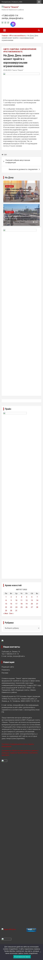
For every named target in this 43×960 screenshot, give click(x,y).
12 (26, 600)
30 (11, 611)
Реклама (5, 673)
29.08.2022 (7, 70)
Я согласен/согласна (22, 957)
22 (6, 607)
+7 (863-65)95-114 (10, 15)
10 (16, 600)
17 (16, 604)
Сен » (11, 613)
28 (37, 607)
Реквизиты (6, 670)
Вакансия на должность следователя (23, 169)
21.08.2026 (9, 199)
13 (32, 600)
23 (11, 607)
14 (37, 600)
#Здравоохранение (28, 49)
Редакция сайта (8, 667)
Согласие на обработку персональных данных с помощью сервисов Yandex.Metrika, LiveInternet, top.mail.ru (20, 753)
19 (26, 604)
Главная (5, 36)
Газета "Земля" (17, 70)
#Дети (6, 49)
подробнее (13, 949)
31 (16, 611)
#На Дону (9, 186)
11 (21, 600)
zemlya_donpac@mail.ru (12, 18)
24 (16, 607)
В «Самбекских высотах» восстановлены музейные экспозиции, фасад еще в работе (20, 217)
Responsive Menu (39, 2)
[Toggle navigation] (4, 30)
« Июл (5, 613)
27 (32, 607)
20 (32, 604)
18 (21, 604)
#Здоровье (14, 49)
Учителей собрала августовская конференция (18, 161)
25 (21, 607)
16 (11, 604)
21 (37, 604)
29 (6, 611)
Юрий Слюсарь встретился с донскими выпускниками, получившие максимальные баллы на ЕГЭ (19, 192)
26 (26, 607)
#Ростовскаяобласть (17, 36)
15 (6, 604)
